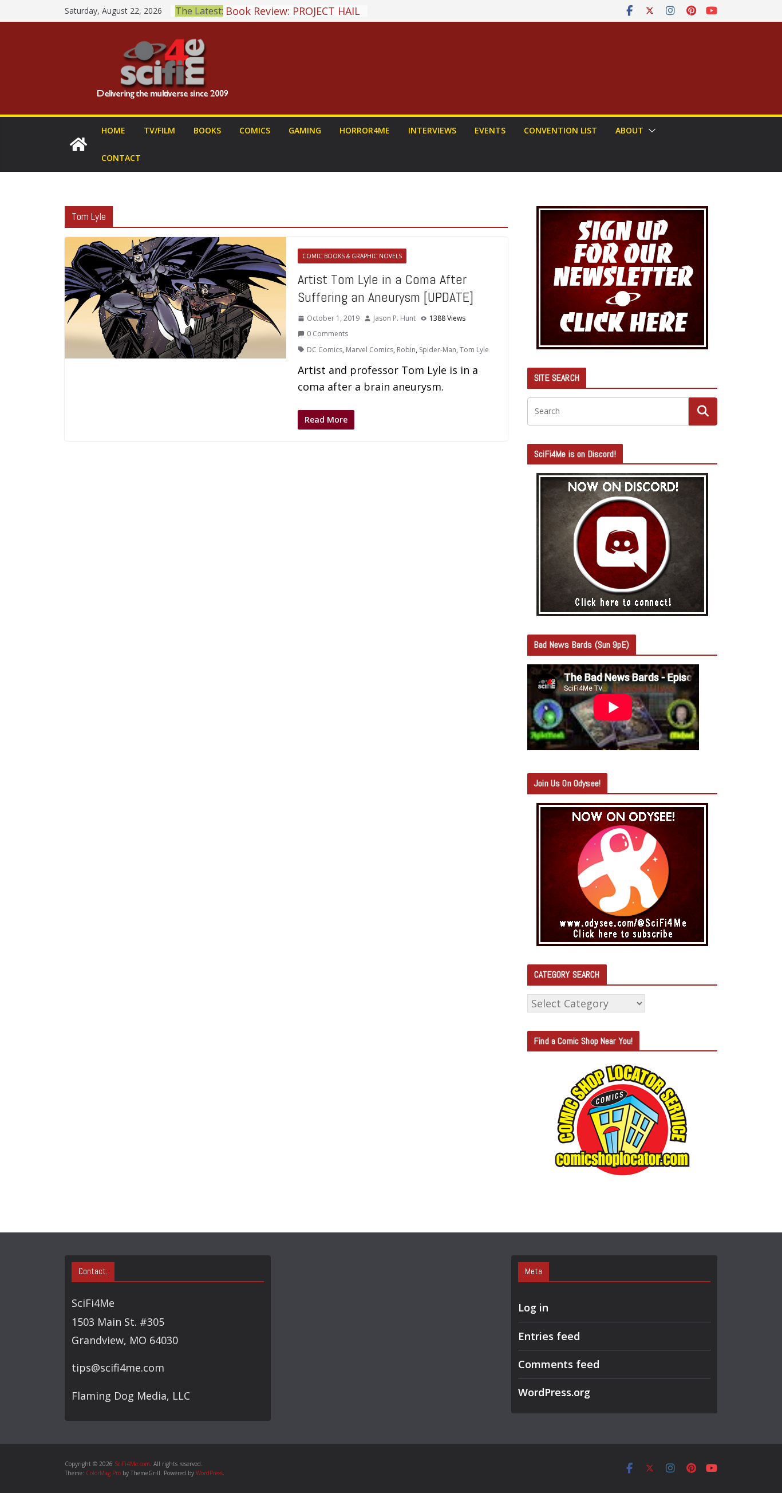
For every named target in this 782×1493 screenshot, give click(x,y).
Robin (406, 349)
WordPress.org (554, 1392)
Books (207, 130)
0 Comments (327, 333)
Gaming (305, 130)
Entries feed (549, 1336)
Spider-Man (437, 349)
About (629, 130)
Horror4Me (364, 130)
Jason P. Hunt (394, 318)
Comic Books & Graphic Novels (352, 256)
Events (490, 130)
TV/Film (159, 130)
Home (113, 130)
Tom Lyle (474, 349)
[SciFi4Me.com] (78, 144)
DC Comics (324, 349)
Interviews (432, 130)
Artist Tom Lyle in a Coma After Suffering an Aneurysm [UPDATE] (385, 288)
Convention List (560, 130)
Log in (533, 1307)
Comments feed (558, 1364)
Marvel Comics (369, 349)
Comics (254, 130)
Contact (121, 157)
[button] (649, 131)
